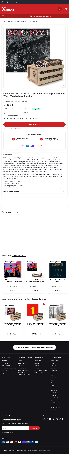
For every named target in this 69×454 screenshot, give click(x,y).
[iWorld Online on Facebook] (47, 419)
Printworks (54, 395)
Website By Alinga (44, 450)
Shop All (36, 365)
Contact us (5, 363)
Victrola (53, 402)
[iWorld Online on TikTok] (60, 419)
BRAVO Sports (55, 410)
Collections (10, 21)
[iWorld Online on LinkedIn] (63, 419)
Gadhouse (54, 373)
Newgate (54, 393)
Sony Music (54, 398)
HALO (52, 375)
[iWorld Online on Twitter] (53, 419)
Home (3, 21)
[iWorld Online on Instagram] (44, 419)
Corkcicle (54, 370)
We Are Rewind (55, 407)
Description (7, 154)
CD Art (53, 368)
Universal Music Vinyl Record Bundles (26, 21)
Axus (52, 363)
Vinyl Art (53, 405)
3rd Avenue (54, 360)
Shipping (4, 370)
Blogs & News (22, 363)
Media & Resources (24, 375)
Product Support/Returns (9, 368)
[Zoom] (63, 85)
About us (4, 360)
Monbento (54, 390)
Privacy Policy (6, 365)
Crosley (53, 365)
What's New (37, 360)
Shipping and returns (11, 191)
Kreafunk (53, 383)
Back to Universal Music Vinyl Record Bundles (35, 347)
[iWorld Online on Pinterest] (57, 419)
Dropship (20, 365)
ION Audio (54, 378)
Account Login (22, 368)
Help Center (5, 373)
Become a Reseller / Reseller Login (24, 371)
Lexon (52, 385)
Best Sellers (37, 363)
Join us (35, 428)
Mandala (53, 388)
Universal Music (8, 101)
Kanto (53, 380)
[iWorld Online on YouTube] (50, 419)
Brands (36, 368)
